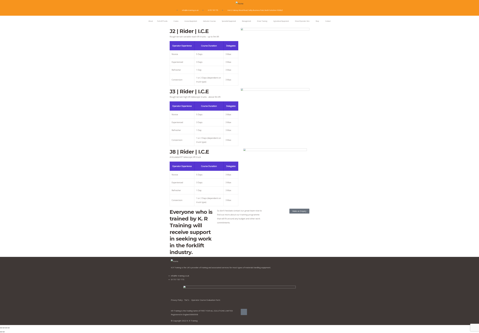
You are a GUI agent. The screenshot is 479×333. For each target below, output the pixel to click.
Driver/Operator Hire (302, 21)
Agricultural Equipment (281, 21)
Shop (317, 21)
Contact (328, 21)
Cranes (176, 21)
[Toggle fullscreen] (6, 327)
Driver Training (262, 21)
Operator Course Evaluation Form (205, 300)
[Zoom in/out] (8, 327)
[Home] (239, 4)
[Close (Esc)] (1, 327)
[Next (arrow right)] (3, 331)
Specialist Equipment (229, 21)
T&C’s (187, 300)
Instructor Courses (209, 21)
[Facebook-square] (244, 312)
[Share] (3, 327)
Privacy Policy (177, 300)
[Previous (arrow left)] (1, 331)
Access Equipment (190, 21)
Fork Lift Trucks (162, 21)
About (150, 21)
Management (246, 21)
